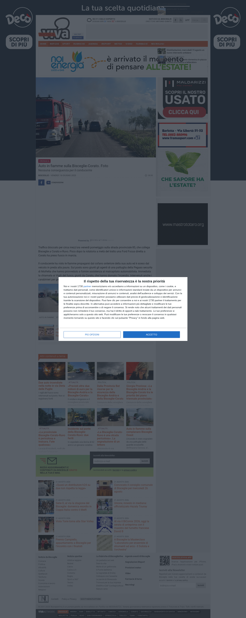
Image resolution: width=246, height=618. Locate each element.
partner (87, 286)
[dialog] (123, 309)
